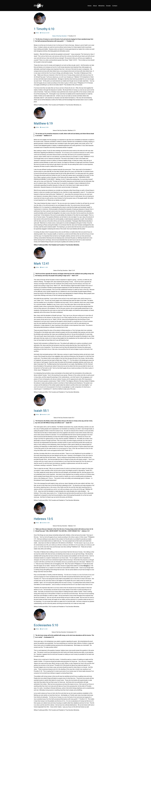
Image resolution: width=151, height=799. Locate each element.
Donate (108, 6)
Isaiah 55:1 (41, 410)
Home (89, 6)
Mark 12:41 (41, 263)
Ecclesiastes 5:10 (46, 625)
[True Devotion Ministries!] (44, 6)
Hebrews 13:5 (43, 519)
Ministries (101, 6)
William (37, 32)
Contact (114, 6)
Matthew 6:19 (43, 123)
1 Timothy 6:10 (44, 29)
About (95, 6)
